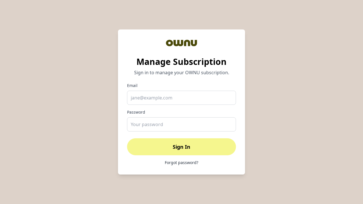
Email (132, 85)
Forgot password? (181, 162)
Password (136, 112)
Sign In (181, 146)
